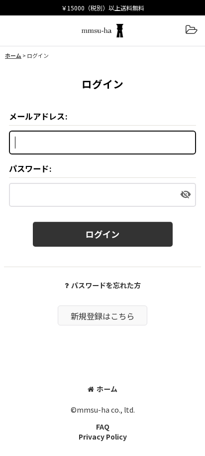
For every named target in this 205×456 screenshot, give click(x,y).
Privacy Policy (103, 437)
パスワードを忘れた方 (106, 285)
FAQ (102, 427)
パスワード (29, 168)
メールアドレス (37, 116)
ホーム (107, 389)
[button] (191, 30)
